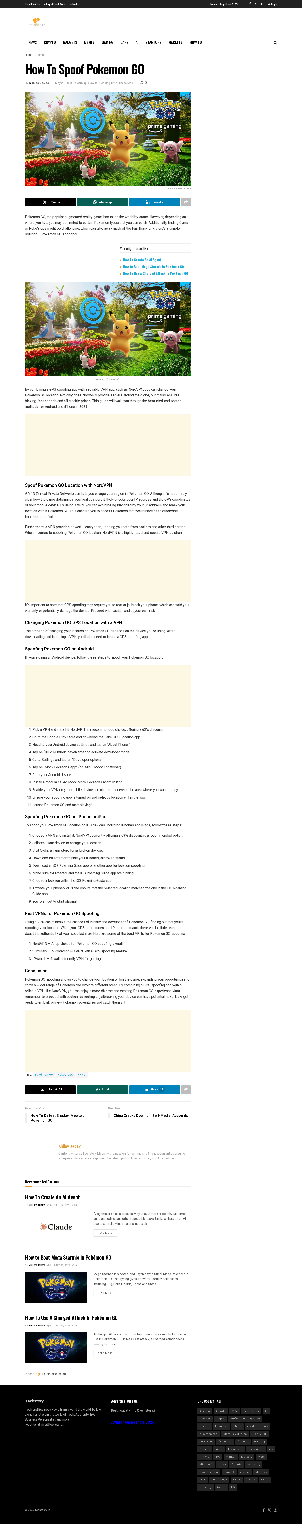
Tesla (237, 1479)
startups (261, 1472)
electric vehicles (235, 1434)
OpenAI (237, 1464)
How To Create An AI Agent (142, 259)
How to (196, 42)
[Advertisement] (108, 445)
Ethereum (206, 1441)
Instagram (235, 1449)
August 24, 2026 (59, 1205)
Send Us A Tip (32, 4)
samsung (253, 1464)
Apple (221, 1419)
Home (28, 55)
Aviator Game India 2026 (132, 1422)
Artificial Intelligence (245, 1419)
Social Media (209, 1472)
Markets (175, 42)
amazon (205, 1419)
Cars (124, 42)
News (33, 42)
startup (245, 1472)
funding (243, 1441)
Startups (153, 42)
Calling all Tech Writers (55, 4)
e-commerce (209, 1434)
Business (221, 1426)
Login (274, 4)
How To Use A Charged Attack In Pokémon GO (155, 273)
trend (264, 1479)
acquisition (251, 1411)
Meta (261, 1457)
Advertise (75, 4)
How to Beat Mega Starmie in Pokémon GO (153, 266)
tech (203, 1479)
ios (271, 1449)
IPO (217, 1457)
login (38, 1374)
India (218, 1449)
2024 (234, 1411)
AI (137, 42)
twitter (221, 1487)
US (233, 1487)
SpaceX (229, 1472)
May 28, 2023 (63, 83)
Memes (89, 42)
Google (205, 1449)
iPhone (205, 1457)
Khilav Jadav (39, 83)
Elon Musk (259, 1434)
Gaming (107, 42)
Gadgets (70, 42)
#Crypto (205, 1411)
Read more (105, 1233)
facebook (225, 1441)
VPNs (82, 1075)
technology (219, 1479)
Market (230, 1457)
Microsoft (206, 1464)
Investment (255, 1449)
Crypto (50, 42)
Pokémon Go (44, 1075)
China (237, 1426)
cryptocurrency (257, 1426)
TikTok (250, 1479)
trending (205, 1487)
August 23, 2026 (59, 1265)
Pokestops (65, 1075)
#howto (221, 1411)
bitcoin (204, 1426)
